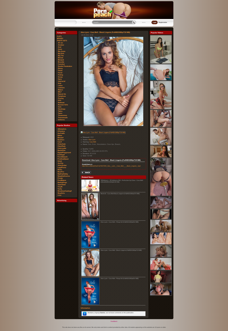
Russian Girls (62, 105)
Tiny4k (60, 187)
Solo (59, 107)
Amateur (60, 45)
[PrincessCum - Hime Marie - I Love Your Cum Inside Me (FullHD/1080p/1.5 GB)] (161, 63)
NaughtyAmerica (64, 176)
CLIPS (59, 36)
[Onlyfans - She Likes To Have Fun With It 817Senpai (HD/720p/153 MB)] (161, 218)
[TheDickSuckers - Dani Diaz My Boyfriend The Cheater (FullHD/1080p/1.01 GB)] (161, 282)
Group (60, 77)
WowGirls (61, 193)
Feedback (114, 321)
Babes (60, 135)
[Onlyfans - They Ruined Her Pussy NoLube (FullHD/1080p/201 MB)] (161, 208)
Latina (59, 85)
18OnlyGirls (62, 129)
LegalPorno (62, 167)
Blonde (60, 58)
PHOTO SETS (62, 41)
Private (60, 178)
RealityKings (62, 182)
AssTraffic (61, 133)
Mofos (60, 170)
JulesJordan (62, 165)
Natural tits (61, 94)
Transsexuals (62, 117)
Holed (60, 161)
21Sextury (61, 131)
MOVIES (60, 38)
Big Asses (61, 51)
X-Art (59, 195)
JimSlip (60, 163)
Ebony (60, 68)
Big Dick (60, 53)
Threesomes (62, 115)
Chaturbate (62, 144)
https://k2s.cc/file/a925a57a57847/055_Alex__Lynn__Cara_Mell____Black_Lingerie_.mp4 (111, 166)
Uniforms (61, 120)
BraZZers (61, 140)
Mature (60, 90)
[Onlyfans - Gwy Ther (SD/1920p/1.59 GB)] (161, 195)
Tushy (60, 189)
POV (59, 100)
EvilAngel (61, 155)
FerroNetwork (62, 157)
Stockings (61, 109)
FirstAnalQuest (63, 159)
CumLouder (62, 148)
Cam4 (60, 142)
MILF (59, 92)
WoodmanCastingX (65, 191)
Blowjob (60, 60)
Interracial (61, 81)
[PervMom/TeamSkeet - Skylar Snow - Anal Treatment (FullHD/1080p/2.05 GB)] (161, 80)
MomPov (61, 172)
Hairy (59, 79)
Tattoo (59, 111)
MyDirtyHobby (63, 174)
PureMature (62, 180)
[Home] (114, 18)
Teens (59, 113)
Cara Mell (93, 142)
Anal (59, 47)
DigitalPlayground (64, 152)
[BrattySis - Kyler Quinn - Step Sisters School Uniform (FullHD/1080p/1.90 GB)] (161, 109)
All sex (60, 43)
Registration (163, 22)
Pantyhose (61, 96)
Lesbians (61, 88)
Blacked (60, 138)
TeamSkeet (62, 184)
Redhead (60, 102)
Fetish (59, 70)
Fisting (60, 75)
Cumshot (61, 64)
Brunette (60, 62)
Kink (59, 83)
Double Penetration (64, 66)
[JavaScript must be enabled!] (86, 173)
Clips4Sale (61, 146)
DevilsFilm (61, 150)
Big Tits (60, 55)
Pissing (60, 98)
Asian (59, 49)
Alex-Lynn (91, 140)
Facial (59, 73)
